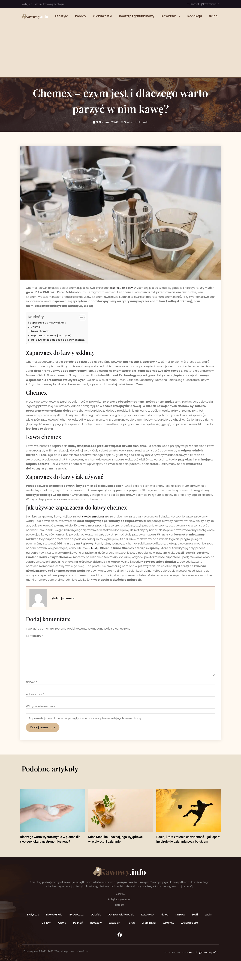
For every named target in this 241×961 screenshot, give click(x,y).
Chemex (36, 327)
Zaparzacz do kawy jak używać (51, 335)
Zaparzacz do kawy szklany (48, 322)
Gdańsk (96, 914)
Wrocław (168, 922)
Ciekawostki (102, 16)
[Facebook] (119, 934)
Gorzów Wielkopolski (121, 914)
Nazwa (31, 682)
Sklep (213, 16)
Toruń (131, 922)
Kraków (180, 914)
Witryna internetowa (40, 706)
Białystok (33, 914)
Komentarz (35, 635)
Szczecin (114, 922)
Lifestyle (61, 16)
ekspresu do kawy (121, 288)
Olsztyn (46, 922)
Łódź (195, 914)
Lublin (208, 914)
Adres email (35, 694)
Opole (62, 922)
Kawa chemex (40, 331)
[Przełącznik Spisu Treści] (81, 318)
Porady (80, 16)
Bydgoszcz (77, 914)
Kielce (164, 914)
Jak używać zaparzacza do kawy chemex (58, 340)
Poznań (78, 922)
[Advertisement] (120, 47)
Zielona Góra (189, 922)
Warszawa (149, 922)
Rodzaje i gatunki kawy (136, 16)
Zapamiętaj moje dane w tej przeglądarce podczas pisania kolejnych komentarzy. (85, 718)
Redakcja (194, 16)
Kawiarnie (169, 16)
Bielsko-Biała (54, 914)
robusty (94, 548)
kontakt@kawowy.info (203, 952)
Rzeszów (96, 922)
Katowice (147, 914)
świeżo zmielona (93, 516)
